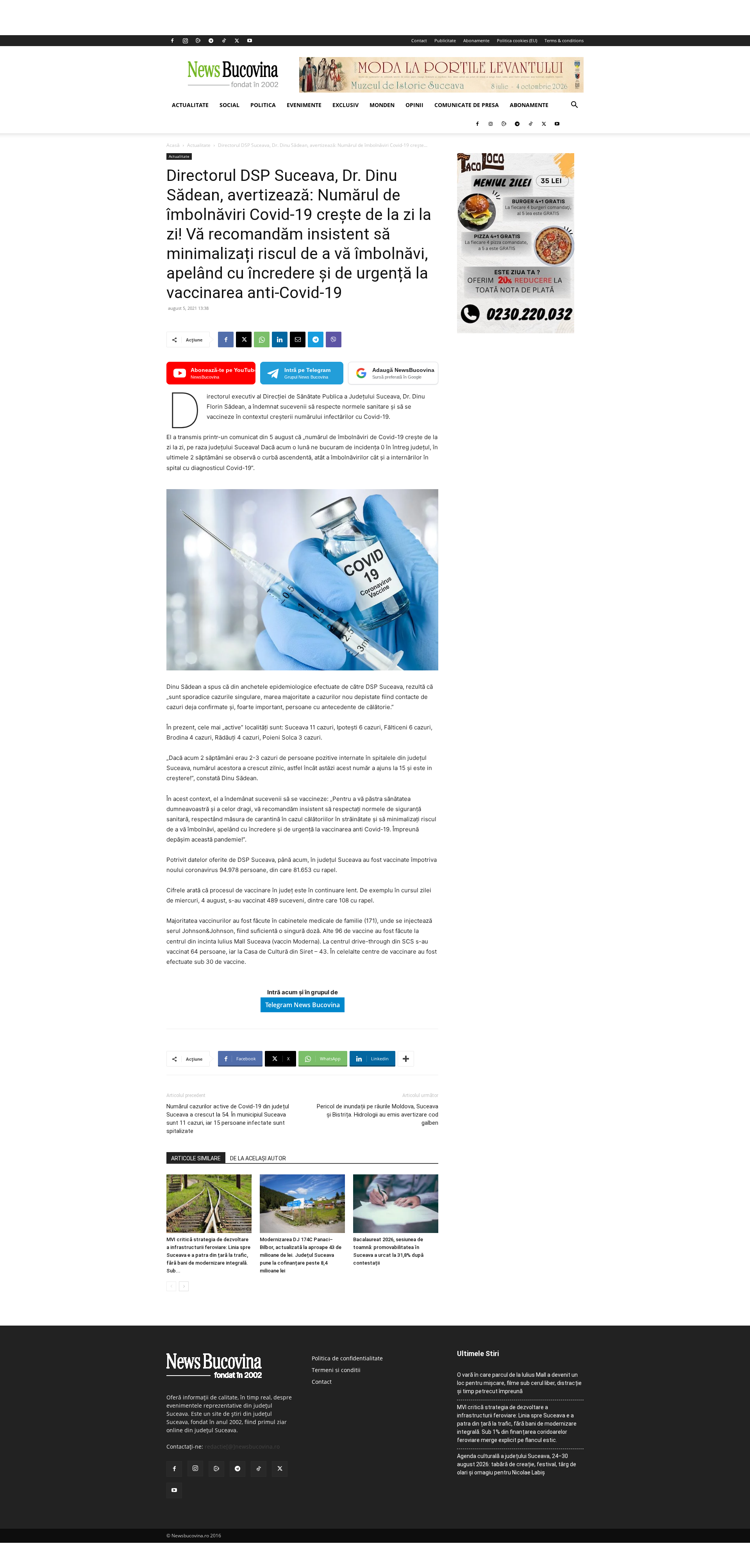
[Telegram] (211, 40)
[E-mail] (297, 339)
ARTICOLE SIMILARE (196, 1158)
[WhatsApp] (262, 339)
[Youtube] (249, 40)
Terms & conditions (564, 40)
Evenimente (304, 105)
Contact (419, 40)
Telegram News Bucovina (302, 1005)
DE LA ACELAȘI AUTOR (258, 1158)
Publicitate (445, 40)
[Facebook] (172, 40)
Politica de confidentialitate (347, 1358)
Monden (382, 105)
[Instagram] (185, 40)
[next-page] (184, 1286)
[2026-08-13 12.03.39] (515, 331)
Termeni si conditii (336, 1370)
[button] (574, 105)
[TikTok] (224, 40)
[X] (237, 40)
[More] (406, 1059)
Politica (263, 105)
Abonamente (476, 40)
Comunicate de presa (466, 105)
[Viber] (333, 339)
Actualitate (190, 105)
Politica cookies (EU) (517, 40)
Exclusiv (345, 105)
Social (229, 105)
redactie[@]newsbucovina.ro (242, 1446)
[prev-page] (171, 1286)
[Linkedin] (280, 339)
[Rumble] (198, 40)
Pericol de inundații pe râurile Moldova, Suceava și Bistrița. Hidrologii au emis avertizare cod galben (377, 1114)
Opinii (414, 105)
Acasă (173, 145)
